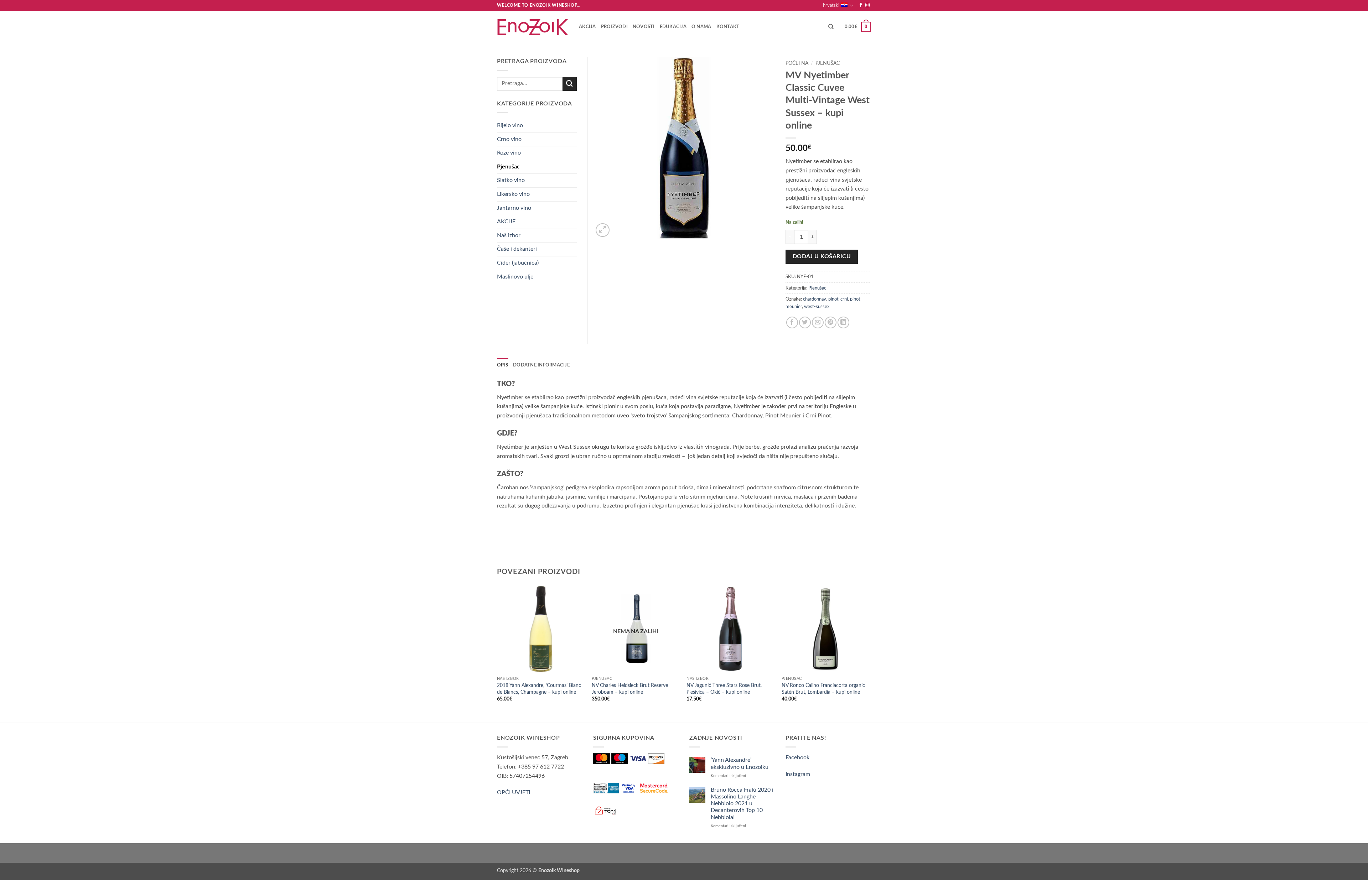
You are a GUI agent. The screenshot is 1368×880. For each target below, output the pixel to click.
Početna (797, 63)
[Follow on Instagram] (867, 5)
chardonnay (814, 299)
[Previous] (497, 653)
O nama (701, 27)
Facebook (797, 757)
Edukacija (673, 27)
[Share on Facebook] (792, 322)
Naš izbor (508, 235)
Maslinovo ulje (515, 277)
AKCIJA (587, 27)
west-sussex (816, 306)
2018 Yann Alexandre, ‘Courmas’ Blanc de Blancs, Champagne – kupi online (539, 689)
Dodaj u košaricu (822, 256)
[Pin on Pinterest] (830, 322)
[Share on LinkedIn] (843, 322)
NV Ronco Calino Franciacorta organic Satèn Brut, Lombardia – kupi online (823, 689)
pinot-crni (838, 299)
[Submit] (570, 84)
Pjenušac (827, 63)
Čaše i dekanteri (517, 249)
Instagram (798, 774)
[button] (858, 27)
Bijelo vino (510, 125)
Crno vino (509, 139)
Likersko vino (513, 194)
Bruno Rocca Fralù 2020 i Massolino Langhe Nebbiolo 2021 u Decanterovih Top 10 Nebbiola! (742, 803)
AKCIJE (506, 221)
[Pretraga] (831, 26)
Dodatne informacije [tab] (541, 365)
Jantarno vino (514, 208)
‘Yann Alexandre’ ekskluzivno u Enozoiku (739, 763)
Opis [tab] (502, 365)
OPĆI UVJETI (513, 792)
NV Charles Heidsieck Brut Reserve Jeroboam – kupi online (630, 689)
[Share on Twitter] (805, 322)
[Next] (869, 653)
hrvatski (831, 5)
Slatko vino (511, 180)
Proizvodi (614, 27)
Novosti (644, 27)
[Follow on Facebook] (861, 5)
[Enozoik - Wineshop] (532, 27)
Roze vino (509, 153)
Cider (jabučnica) (518, 263)
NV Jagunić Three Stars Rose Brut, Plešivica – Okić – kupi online (724, 689)
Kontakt (728, 27)
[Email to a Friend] (818, 322)
